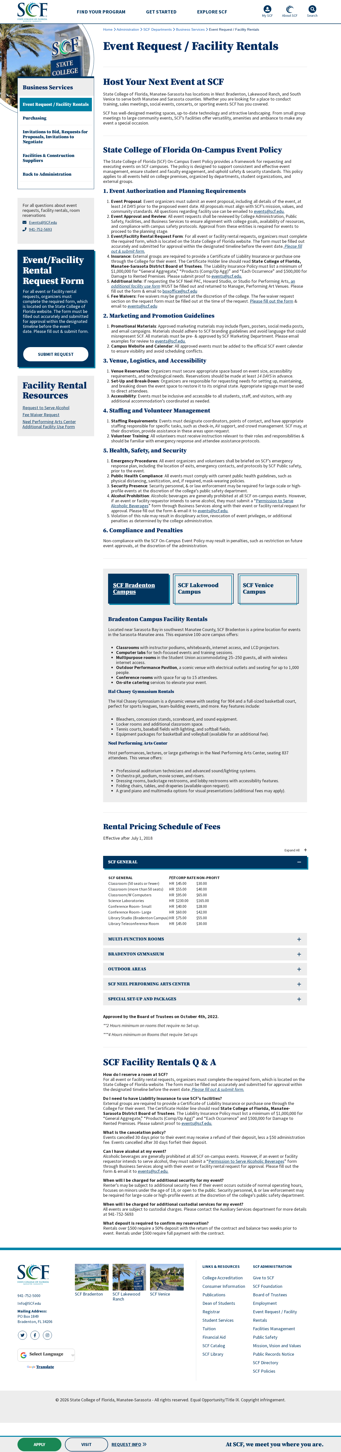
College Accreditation (222, 1278)
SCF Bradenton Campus (134, 589)
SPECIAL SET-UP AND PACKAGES (142, 999)
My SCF (267, 15)
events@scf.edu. (269, 211)
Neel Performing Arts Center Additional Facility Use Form (49, 424)
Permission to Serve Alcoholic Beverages (246, 1161)
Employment (265, 1303)
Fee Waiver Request (40, 414)
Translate (45, 1366)
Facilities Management (274, 1328)
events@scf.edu (142, 306)
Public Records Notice (273, 1354)
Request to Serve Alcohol (45, 407)
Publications (213, 1295)
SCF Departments (157, 29)
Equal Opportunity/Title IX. (215, 1400)
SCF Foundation (267, 1286)
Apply (39, 1444)
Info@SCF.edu (29, 1303)
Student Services (218, 1320)
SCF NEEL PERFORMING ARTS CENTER (149, 984)
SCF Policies (264, 1371)
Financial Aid (214, 1337)
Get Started (161, 11)
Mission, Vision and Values (277, 1345)
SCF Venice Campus (258, 589)
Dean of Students (218, 1303)
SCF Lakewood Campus (198, 589)
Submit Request (56, 354)
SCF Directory (265, 1362)
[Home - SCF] (43, 1274)
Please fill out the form (271, 301)
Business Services (190, 29)
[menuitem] (101, 11)
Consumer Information (223, 1286)
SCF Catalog (213, 1345)
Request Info (126, 1444)
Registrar (211, 1312)
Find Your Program (101, 11)
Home (108, 29)
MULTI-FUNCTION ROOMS (136, 939)
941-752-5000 (28, 1295)
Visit (86, 1444)
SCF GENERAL (122, 862)
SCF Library (212, 1354)
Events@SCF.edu (43, 222)
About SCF (290, 15)
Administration (128, 29)
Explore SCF (212, 11)
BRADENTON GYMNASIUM (136, 954)
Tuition (209, 1328)
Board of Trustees (270, 1295)
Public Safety (265, 1337)
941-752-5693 (40, 229)
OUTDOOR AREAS (127, 969)
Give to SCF (263, 1278)
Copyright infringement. (263, 1400)
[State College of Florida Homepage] (32, 11)
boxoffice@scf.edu (180, 291)
